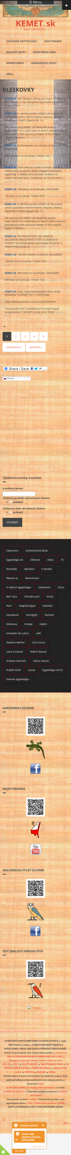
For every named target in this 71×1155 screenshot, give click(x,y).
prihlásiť (17, 502)
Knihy (50, 596)
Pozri (9, 605)
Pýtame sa (12, 578)
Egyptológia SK (14, 559)
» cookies (32, 1099)
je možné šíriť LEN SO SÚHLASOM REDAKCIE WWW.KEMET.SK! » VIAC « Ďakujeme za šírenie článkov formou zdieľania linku (37, 1056)
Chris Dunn (38, 642)
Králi (9, 74)
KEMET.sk (10, 98)
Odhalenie (44, 587)
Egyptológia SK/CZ (52, 670)
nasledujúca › (14, 347)
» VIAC (29, 1103)
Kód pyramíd (52, 41)
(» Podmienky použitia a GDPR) (49, 1103)
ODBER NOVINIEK (41, 1068)
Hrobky (28, 624)
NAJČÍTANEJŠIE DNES (52, 1064)
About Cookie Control (15, 1125)
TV (62, 559)
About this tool (39, 1146)
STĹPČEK (29, 1072)
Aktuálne (29, 569)
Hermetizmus (15, 63)
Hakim (43, 624)
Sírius (61, 587)
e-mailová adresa (13, 488)
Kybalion (48, 605)
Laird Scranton (14, 651)
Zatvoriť (43, 1125)
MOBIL (52, 1072)
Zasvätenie (12, 614)
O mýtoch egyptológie (18, 587)
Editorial (35, 559)
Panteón (49, 614)
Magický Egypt (16, 52)
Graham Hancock (16, 660)
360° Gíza (11, 596)
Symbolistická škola (37, 550)
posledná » (35, 347)
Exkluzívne (12, 550)
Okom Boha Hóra (44, 52)
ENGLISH (41, 1072)
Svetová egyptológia (17, 679)
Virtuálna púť (31, 596)
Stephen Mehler (15, 642)
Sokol (41, 1083)
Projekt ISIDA (13, 670)
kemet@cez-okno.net (14, 1091)
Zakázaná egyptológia (21, 41)
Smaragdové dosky (44, 63)
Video (50, 559)
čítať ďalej (19, 1151)
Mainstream (32, 578)
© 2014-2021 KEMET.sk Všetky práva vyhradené (30, 1087)
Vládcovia (11, 624)
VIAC (65, 1123)
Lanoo (31, 670)
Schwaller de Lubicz (17, 633)
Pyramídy (11, 569)
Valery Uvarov (41, 660)
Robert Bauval (38, 651)
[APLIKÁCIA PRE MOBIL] (35, 726)
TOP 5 (16, 1064)
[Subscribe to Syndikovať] (35, 1119)
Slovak (10, 378)
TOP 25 (6, 1064)
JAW (38, 633)
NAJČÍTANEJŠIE (30, 1064)
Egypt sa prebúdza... (35, 29)
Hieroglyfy (31, 614)
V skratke (47, 569)
